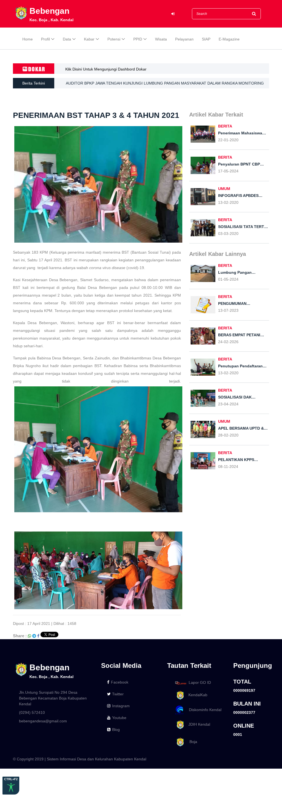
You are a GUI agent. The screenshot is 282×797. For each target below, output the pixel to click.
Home (27, 39)
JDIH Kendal (197, 724)
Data (67, 39)
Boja (191, 741)
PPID (137, 39)
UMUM (224, 189)
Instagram (121, 706)
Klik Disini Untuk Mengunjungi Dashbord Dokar (106, 69)
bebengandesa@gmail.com (43, 721)
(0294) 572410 (32, 712)
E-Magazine (229, 39)
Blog (116, 729)
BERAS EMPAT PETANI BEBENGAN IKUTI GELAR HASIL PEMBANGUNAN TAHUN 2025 (143, 85)
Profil (45, 39)
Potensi (113, 39)
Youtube (119, 717)
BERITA (225, 126)
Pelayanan (184, 39)
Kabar (89, 39)
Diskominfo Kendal (203, 709)
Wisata (161, 39)
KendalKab (196, 695)
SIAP (206, 39)
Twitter (118, 694)
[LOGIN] (173, 14)
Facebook (119, 682)
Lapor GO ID (200, 683)
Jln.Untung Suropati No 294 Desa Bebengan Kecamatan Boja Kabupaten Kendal (53, 698)
